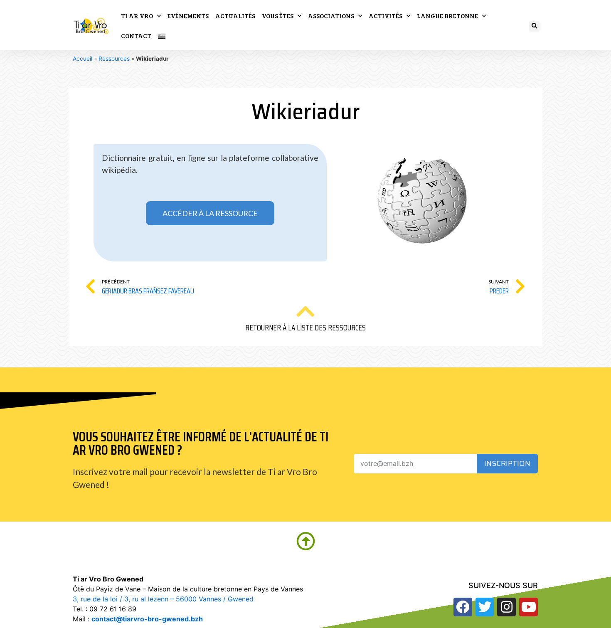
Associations (331, 16)
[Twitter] (484, 607)
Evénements (188, 16)
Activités (385, 16)
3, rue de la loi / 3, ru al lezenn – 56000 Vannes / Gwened (163, 599)
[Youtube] (528, 607)
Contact (136, 36)
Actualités (235, 16)
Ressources (114, 58)
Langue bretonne (447, 16)
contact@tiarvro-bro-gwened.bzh (147, 619)
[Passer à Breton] (162, 35)
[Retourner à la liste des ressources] (305, 311)
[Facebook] (462, 607)
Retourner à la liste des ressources (305, 327)
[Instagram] (506, 607)
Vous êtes (277, 16)
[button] (534, 26)
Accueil (82, 58)
